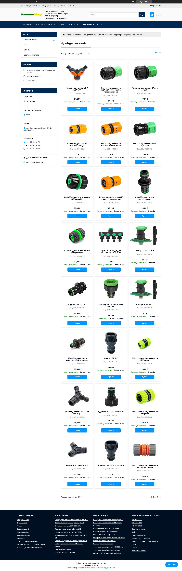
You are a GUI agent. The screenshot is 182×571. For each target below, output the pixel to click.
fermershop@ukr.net (139, 535)
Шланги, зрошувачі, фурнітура (110, 35)
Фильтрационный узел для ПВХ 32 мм (108, 547)
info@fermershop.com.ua (141, 538)
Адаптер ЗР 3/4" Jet (77, 304)
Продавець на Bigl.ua (91, 565)
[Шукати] (142, 14)
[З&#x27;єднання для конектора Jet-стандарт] (77, 342)
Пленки (19, 526)
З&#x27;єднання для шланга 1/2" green (145, 359)
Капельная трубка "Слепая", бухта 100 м (71, 541)
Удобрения (21, 538)
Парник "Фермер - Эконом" (65, 552)
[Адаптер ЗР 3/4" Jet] (77, 289)
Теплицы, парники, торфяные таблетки (31, 544)
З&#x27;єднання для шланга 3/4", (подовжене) (145, 466)
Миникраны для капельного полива (107, 553)
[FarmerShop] (31, 15)
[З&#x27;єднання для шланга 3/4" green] (145, 396)
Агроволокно (22, 523)
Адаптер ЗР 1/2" (111, 358)
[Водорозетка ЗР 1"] (145, 289)
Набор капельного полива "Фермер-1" (108, 520)
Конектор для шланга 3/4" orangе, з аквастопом (111, 198)
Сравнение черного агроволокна (106, 528)
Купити (77, 108)
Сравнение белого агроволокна (105, 531)
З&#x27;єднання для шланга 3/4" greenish (77, 252)
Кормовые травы (23, 535)
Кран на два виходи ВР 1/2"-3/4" (77, 89)
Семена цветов (23, 532)
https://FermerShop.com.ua (35, 162)
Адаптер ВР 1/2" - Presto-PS (111, 412)
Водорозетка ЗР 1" (144, 304)
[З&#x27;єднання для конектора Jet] (145, 181)
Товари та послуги (73, 35)
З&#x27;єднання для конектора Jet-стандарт (77, 359)
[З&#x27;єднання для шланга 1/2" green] (145, 342)
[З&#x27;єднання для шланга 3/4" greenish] (77, 235)
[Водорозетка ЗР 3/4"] (145, 235)
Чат (173, 565)
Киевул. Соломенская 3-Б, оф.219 (145, 541)
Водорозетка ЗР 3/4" (144, 251)
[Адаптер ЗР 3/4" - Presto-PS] (111, 449)
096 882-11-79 (137, 520)
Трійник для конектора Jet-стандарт (77, 413)
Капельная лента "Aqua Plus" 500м (68, 532)
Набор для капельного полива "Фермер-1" (71, 520)
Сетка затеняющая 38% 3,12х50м (68, 526)
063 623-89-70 (137, 526)
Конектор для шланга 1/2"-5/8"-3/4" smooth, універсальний (111, 90)
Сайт (133, 532)
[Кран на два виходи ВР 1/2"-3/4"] (77, 72)
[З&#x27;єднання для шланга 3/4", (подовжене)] (145, 449)
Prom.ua (103, 563)
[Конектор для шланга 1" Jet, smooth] (145, 72)
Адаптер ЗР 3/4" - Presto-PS (111, 465)
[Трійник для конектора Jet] (77, 449)
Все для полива (23, 520)
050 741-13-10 (137, 523)
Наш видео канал (138, 529)
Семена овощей (23, 529)
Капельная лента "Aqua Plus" (104, 535)
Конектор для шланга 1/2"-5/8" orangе (77, 145)
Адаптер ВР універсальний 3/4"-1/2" (110, 305)
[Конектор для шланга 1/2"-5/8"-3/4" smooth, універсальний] (111, 72)
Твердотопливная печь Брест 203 (68, 529)
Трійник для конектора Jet (77, 465)
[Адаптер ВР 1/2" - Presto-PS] (111, 396)
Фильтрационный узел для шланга (106, 550)
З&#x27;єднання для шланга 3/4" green (145, 413)
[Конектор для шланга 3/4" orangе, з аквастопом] (111, 181)
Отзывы (27, 50)
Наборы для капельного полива (29, 547)
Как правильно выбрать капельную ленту (109, 538)
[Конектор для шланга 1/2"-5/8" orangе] (77, 128)
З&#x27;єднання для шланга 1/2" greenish (77, 198)
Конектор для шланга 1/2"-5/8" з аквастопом (111, 145)
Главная (27, 24)
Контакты (73, 24)
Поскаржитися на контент (86, 568)
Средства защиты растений (27, 541)
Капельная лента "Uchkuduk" (104, 541)
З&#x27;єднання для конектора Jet (144, 198)
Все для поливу (89, 35)
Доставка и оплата (92, 24)
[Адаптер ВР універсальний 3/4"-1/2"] (111, 289)
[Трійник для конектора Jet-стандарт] (77, 396)
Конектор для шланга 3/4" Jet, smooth (144, 145)
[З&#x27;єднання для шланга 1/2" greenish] (77, 181)
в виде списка (160, 53)
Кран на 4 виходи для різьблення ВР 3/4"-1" (111, 252)
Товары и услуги (44, 24)
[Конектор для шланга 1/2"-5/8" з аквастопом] (111, 128)
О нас (61, 24)
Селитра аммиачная (63, 549)
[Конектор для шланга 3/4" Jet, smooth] (145, 128)
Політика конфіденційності (105, 568)
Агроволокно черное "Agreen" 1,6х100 (69, 523)
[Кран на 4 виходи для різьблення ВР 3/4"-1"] (111, 235)
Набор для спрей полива (103, 544)
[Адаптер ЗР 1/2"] (111, 342)
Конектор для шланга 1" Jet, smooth (145, 89)
